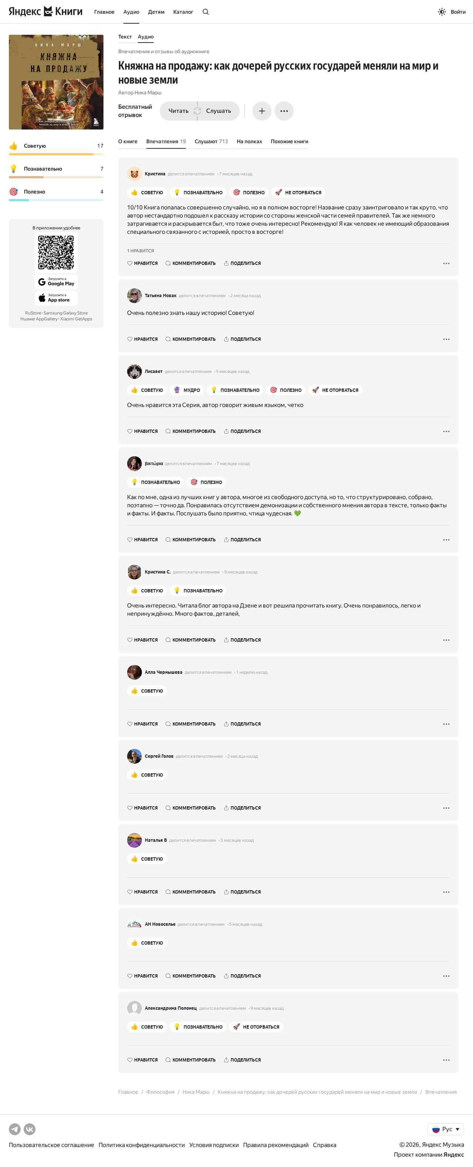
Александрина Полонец (171, 1008)
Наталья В (156, 840)
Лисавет (154, 371)
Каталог (183, 12)
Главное (104, 12)
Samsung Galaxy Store (66, 313)
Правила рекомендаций (276, 1144)
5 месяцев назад (232, 371)
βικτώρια (154, 463)
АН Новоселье (160, 924)
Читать (178, 110)
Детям (156, 12)
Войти (458, 12)
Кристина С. (158, 572)
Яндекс (453, 1154)
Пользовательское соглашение (51, 1144)
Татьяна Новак (161, 295)
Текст (125, 37)
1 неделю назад (252, 672)
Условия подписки (214, 1144)
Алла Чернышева (164, 672)
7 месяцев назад (235, 173)
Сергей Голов (159, 756)
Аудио (131, 12)
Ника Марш (148, 92)
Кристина (155, 173)
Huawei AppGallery (39, 319)
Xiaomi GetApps (76, 319)
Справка (324, 1144)
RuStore (33, 313)
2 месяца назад (245, 295)
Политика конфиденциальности (142, 1144)
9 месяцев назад (241, 572)
